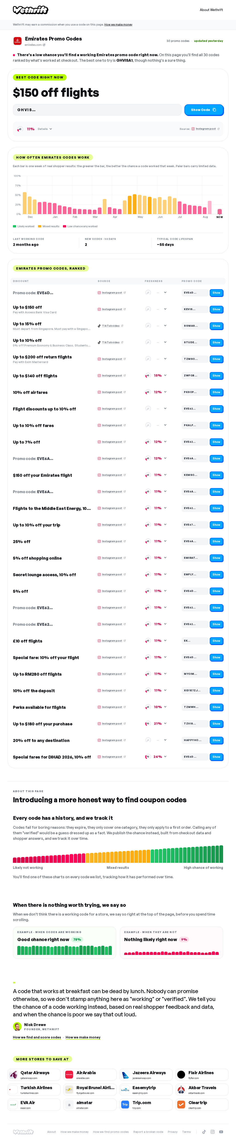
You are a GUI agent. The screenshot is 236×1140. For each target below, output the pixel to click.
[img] (118, 196)
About (51, 1132)
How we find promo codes (111, 1132)
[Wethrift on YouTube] (221, 1132)
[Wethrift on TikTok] (204, 1132)
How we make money (118, 24)
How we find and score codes (37, 1037)
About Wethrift (211, 10)
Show (216, 292)
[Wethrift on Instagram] (212, 1132)
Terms (186, 1132)
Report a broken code (148, 1132)
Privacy (172, 1132)
